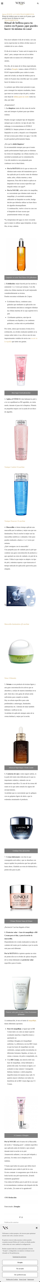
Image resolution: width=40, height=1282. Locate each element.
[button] (37, 1228)
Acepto (20, 1262)
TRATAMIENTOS (27, 14)
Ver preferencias (20, 1275)
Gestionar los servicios (19, 1257)
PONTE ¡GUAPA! (13, 14)
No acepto (20, 1269)
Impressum (30, 1279)
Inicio (4, 14)
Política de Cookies (19, 1242)
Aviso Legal (22, 1279)
